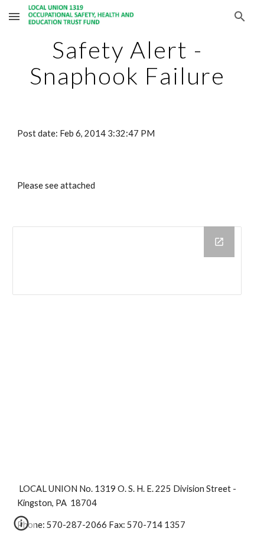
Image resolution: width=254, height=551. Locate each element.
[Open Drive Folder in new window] (219, 241)
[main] (127, 62)
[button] (14, 16)
